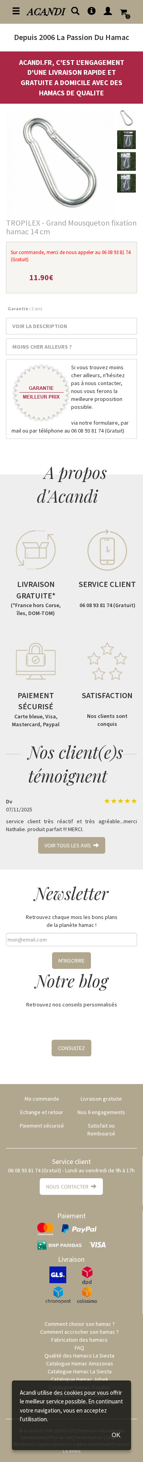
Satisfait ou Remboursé (101, 1129)
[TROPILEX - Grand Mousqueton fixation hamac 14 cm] (60, 162)
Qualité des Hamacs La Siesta (79, 1355)
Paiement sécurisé (42, 1125)
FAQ (79, 1347)
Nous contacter (68, 1186)
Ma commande (42, 1098)
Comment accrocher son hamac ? (79, 1331)
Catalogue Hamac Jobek (79, 1379)
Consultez (71, 1048)
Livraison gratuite (101, 1098)
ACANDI (46, 10)
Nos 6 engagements (101, 1112)
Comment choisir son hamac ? (79, 1323)
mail (16, 430)
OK (116, 1435)
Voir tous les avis (68, 845)
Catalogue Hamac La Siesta (80, 1371)
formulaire (105, 422)
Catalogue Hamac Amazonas (79, 1363)
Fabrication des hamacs (79, 1339)
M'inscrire (71, 960)
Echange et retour (41, 1112)
